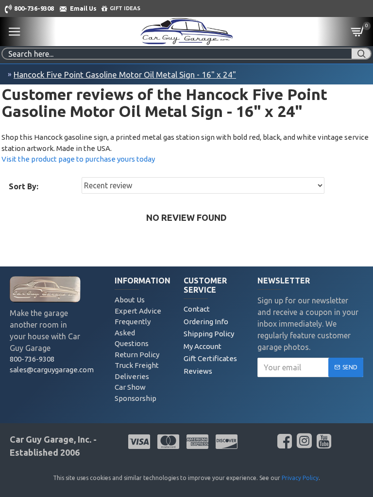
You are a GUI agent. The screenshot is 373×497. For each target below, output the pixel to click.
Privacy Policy (300, 478)
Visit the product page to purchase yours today (78, 159)
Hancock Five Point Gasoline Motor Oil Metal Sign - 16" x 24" (125, 74)
